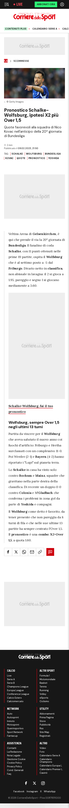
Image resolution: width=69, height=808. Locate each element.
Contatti (11, 748)
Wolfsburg (34, 153)
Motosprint (13, 724)
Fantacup (12, 735)
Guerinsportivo (15, 728)
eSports (44, 697)
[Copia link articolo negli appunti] (40, 552)
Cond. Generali (15, 770)
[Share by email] (32, 552)
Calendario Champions (46, 761)
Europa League (15, 690)
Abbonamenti (47, 713)
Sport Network (15, 732)
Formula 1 (45, 675)
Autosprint (13, 717)
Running (44, 690)
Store (43, 721)
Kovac (9, 158)
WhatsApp (50, 791)
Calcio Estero (14, 697)
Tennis (43, 686)
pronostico (36, 158)
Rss (42, 728)
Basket (43, 682)
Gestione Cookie (16, 759)
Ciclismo (44, 701)
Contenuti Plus (15, 28)
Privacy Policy (14, 766)
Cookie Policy (14, 762)
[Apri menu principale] (6, 4)
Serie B (11, 682)
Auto (9, 713)
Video (43, 748)
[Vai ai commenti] (50, 552)
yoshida (53, 158)
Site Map (44, 732)
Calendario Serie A (44, 28)
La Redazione (14, 751)
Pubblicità (45, 724)
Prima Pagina (47, 717)
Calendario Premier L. (51, 769)
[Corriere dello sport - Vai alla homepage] (34, 17)
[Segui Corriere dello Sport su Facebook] (26, 783)
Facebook (18, 791)
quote (21, 158)
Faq (9, 773)
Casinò (43, 772)
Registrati (45, 735)
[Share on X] (16, 552)
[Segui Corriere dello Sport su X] (34, 783)
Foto (42, 751)
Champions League (17, 686)
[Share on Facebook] (8, 552)
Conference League (18, 694)
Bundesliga (53, 153)
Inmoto (11, 721)
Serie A (11, 679)
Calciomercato (15, 701)
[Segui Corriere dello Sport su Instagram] (43, 783)
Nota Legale (13, 755)
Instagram (32, 791)
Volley (43, 694)
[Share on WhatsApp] (24, 552)
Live (19, 4)
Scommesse (21, 61)
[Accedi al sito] (62, 4)
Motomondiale (47, 679)
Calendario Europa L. (51, 765)
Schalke (17, 153)
